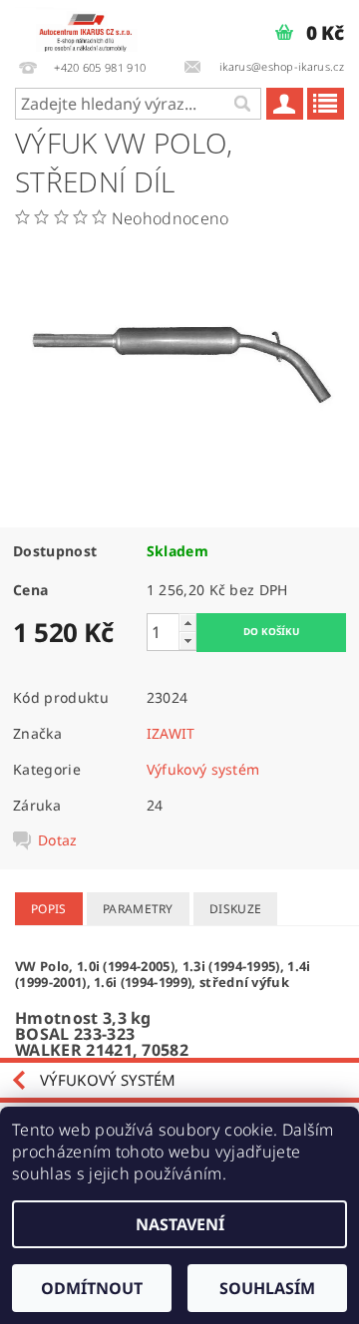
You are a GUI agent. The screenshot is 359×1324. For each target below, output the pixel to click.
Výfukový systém (203, 769)
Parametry (138, 908)
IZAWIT (171, 733)
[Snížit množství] (187, 640)
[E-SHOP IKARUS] (90, 26)
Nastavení (180, 1224)
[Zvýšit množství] (187, 622)
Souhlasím (267, 1288)
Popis (49, 908)
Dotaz (58, 840)
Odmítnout (92, 1288)
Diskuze (235, 908)
